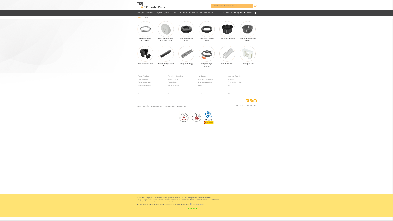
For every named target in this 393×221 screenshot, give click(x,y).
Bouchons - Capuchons (205, 79)
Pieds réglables (143, 79)
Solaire (140, 94)
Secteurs (149, 13)
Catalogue (140, 13)
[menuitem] (139, 17)
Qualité (166, 13)
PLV (229, 94)
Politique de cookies (169, 106)
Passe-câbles (172, 82)
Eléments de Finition (144, 85)
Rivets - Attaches (143, 76)
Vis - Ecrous (202, 76)
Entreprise (158, 13)
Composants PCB (173, 85)
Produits (139, 17)
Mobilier (200, 94)
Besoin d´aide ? (181, 106)
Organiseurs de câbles (205, 82)
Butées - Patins (173, 79)
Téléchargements (206, 13)
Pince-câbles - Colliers (235, 82)
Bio (229, 85)
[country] (254, 13)
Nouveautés (193, 13)
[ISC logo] (151, 6)
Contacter (183, 13)
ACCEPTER (190, 208)
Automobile (171, 94)
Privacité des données (143, 106)
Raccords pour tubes (144, 82)
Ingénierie (174, 13)
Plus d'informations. (198, 204)
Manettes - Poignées (234, 76)
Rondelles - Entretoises (175, 76)
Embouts (231, 79)
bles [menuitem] (146, 17)
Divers (200, 85)
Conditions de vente (156, 106)
